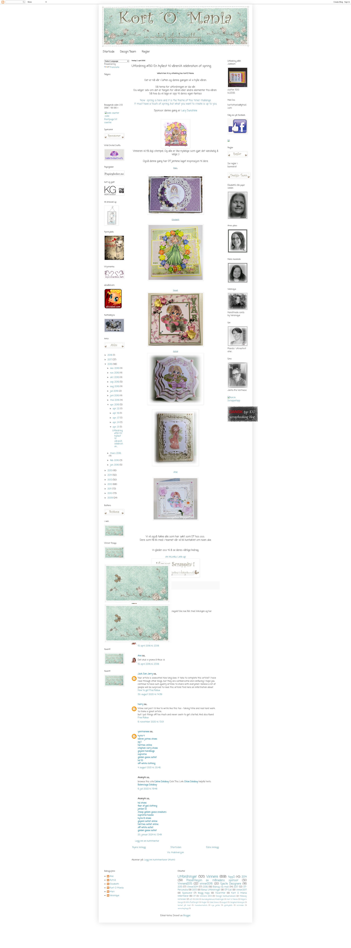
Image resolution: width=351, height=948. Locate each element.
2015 (110, 470)
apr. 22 (116, 408)
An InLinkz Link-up (175, 557)
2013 (110, 479)
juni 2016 (115, 395)
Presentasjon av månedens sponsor (212, 880)
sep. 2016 (115, 382)
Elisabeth (175, 219)
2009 (110, 498)
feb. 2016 (115, 460)
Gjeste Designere (230, 884)
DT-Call (228, 890)
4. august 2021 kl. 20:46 (149, 767)
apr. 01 (116, 427)
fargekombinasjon (237, 902)
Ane (175, 472)
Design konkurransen (226, 896)
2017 (110, 359)
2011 (109, 489)
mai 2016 (115, 400)
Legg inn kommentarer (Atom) (159, 860)
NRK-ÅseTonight (192, 902)
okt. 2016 (115, 377)
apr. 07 (116, 418)
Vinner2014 (192, 887)
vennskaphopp (183, 908)
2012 (110, 484)
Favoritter (220, 893)
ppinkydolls (228, 905)
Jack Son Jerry (145, 674)
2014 (110, 475)
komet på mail (184, 905)
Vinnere (212, 876)
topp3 (231, 877)
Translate (114, 67)
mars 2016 (115, 453)
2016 (110, 364)
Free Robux (143, 717)
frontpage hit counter (110, 121)
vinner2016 (206, 884)
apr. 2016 (115, 404)
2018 (110, 355)
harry (140, 704)
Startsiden (176, 847)
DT (194, 896)
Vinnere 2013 (206, 896)
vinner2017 (241, 890)
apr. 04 (116, 422)
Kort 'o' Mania (232, 899)
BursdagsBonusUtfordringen (213, 899)
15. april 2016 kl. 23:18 (148, 646)
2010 (110, 493)
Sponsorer (187, 893)
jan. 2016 (115, 465)
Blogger (187, 915)
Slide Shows (214, 902)
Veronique (114, 895)
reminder (240, 905)
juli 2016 (114, 391)
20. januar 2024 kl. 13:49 (150, 834)
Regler (146, 52)
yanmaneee (143, 731)
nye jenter (215, 905)
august (224, 902)
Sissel (175, 290)
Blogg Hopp (204, 893)
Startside (108, 52)
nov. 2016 (115, 373)
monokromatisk (201, 905)
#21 (191, 899)
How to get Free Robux (149, 690)
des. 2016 (115, 368)
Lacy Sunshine (189, 110)
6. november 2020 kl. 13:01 (151, 722)
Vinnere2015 (185, 884)
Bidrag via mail (221, 887)
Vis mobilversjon (175, 852)
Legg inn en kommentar (147, 841)
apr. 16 (116, 413)
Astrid (175, 351)
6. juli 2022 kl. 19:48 (147, 789)
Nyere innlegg (139, 847)
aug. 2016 (115, 386)
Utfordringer (187, 876)
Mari (175, 168)
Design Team (128, 52)
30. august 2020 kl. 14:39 (150, 694)
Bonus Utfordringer (210, 890)
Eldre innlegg (212, 847)
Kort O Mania (117, 888)
